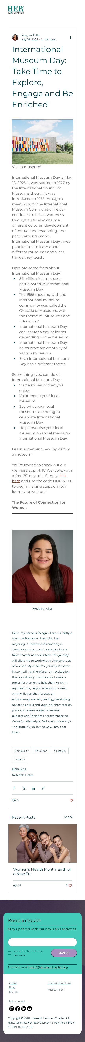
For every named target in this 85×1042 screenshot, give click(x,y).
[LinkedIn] (23, 1008)
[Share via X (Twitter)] (24, 788)
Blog (12, 987)
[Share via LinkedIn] (33, 788)
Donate (13, 991)
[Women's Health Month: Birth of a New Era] (42, 843)
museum (20, 759)
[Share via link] (43, 788)
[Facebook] (17, 1008)
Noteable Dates (22, 775)
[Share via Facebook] (14, 788)
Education (41, 750)
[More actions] (70, 37)
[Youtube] (29, 1008)
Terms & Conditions (59, 983)
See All (68, 817)
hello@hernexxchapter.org (48, 967)
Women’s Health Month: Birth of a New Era (42, 871)
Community (22, 750)
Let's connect (17, 1001)
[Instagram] (11, 1008)
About (13, 983)
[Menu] (38, 10)
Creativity (60, 750)
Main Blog (19, 769)
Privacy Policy (55, 989)
